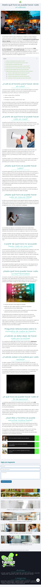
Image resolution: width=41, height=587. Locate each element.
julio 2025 (17, 574)
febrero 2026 (18, 573)
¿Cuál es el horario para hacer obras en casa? (15, 61)
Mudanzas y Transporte (6, 583)
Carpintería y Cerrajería (19, 580)
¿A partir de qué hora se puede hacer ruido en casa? (17, 62)
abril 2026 (8, 573)
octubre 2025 (37, 573)
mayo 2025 (26, 574)
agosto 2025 (11, 574)
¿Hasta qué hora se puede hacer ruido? (14, 64)
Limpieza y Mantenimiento (35, 582)
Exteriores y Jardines (19, 582)
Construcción (27, 580)
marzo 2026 (13, 573)
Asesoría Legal (4, 580)
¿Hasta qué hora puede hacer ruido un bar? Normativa (17, 69)
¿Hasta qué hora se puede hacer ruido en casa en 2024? (18, 66)
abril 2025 (31, 574)
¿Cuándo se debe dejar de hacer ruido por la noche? (18, 73)
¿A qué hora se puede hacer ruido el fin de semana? (18, 76)
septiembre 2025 (5, 574)
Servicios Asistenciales (20, 583)
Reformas (13, 583)
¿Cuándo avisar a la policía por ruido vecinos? (17, 74)
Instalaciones (26, 582)
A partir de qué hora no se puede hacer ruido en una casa (18, 67)
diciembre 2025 (30, 573)
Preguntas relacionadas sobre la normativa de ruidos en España (19, 71)
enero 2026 (24, 573)
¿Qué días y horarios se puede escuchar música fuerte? (19, 78)
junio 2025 (21, 574)
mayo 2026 (3, 573)
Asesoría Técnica (11, 580)
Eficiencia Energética (10, 582)
